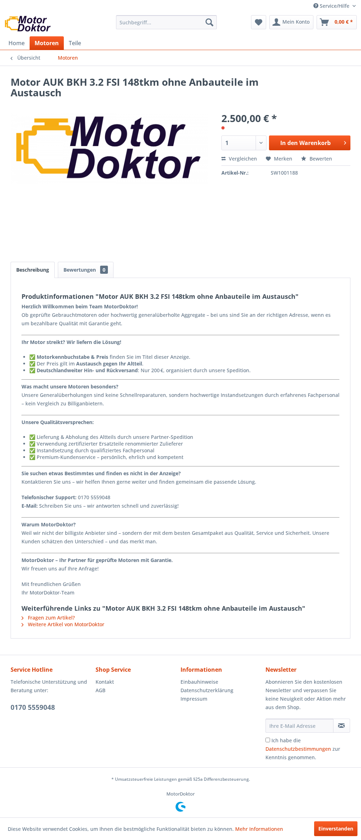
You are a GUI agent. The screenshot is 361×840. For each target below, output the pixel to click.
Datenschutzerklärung (206, 690)
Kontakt (105, 681)
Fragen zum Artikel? (50, 617)
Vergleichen (242, 158)
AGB (100, 690)
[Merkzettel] (258, 22)
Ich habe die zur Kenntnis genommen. (302, 749)
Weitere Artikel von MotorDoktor (65, 624)
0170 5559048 (33, 707)
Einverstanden (335, 828)
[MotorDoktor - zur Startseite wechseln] (28, 24)
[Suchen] (209, 22)
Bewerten (320, 158)
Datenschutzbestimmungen (298, 748)
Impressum (193, 698)
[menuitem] (166, 22)
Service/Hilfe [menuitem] (334, 5)
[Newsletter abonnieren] (341, 726)
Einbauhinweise (199, 681)
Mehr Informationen (259, 829)
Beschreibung (32, 269)
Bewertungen (84, 269)
